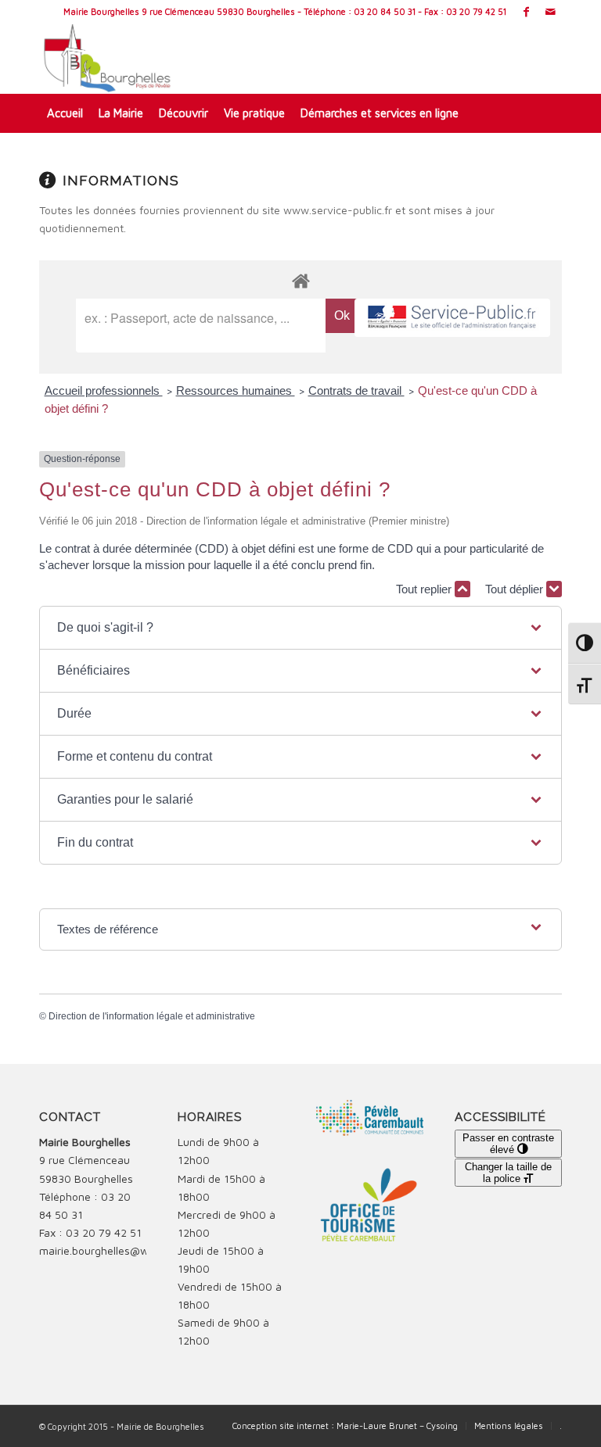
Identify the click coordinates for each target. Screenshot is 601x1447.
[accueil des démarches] (300, 280)
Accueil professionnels (104, 390)
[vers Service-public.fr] (452, 318)
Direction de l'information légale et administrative (152, 1016)
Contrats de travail (356, 390)
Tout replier (425, 589)
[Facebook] (526, 11)
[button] (300, 628)
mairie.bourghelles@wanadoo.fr (117, 1250)
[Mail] (550, 11)
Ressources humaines (235, 390)
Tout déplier (515, 589)
